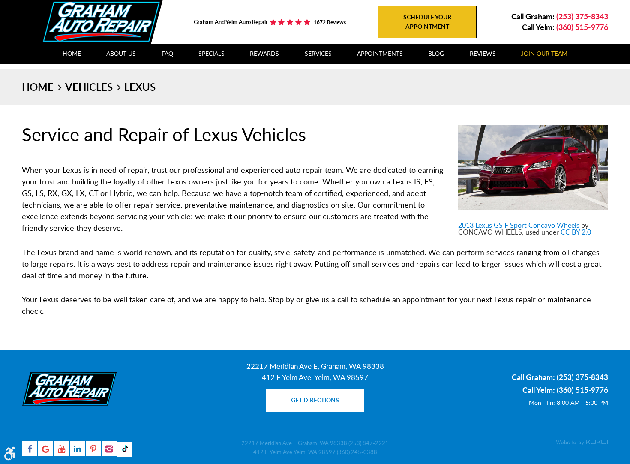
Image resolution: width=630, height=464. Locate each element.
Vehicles (89, 87)
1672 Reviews (329, 22)
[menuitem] (71, 54)
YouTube (61, 448)
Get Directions (315, 400)
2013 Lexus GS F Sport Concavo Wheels (518, 225)
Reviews (483, 53)
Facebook (29, 448)
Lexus (140, 87)
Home (72, 53)
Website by (582, 442)
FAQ (167, 53)
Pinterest (93, 448)
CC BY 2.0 (576, 232)
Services (318, 53)
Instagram (109, 448)
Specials (211, 53)
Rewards (264, 53)
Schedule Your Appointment (427, 21)
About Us (121, 53)
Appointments (380, 53)
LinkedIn (77, 448)
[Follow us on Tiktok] (124, 449)
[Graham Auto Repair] (101, 21)
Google (45, 448)
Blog (436, 53)
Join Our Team (544, 53)
